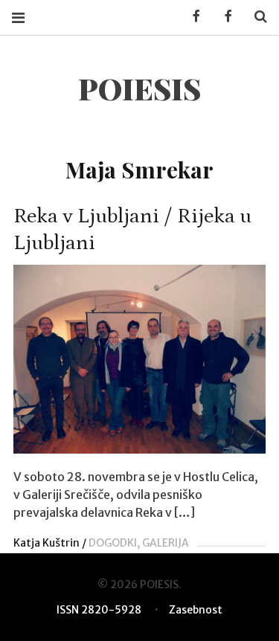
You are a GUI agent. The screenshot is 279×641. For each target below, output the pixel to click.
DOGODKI (113, 543)
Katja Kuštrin (46, 543)
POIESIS (139, 88)
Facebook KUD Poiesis (191, 17)
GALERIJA (165, 543)
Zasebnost (195, 609)
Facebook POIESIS (223, 17)
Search (255, 17)
